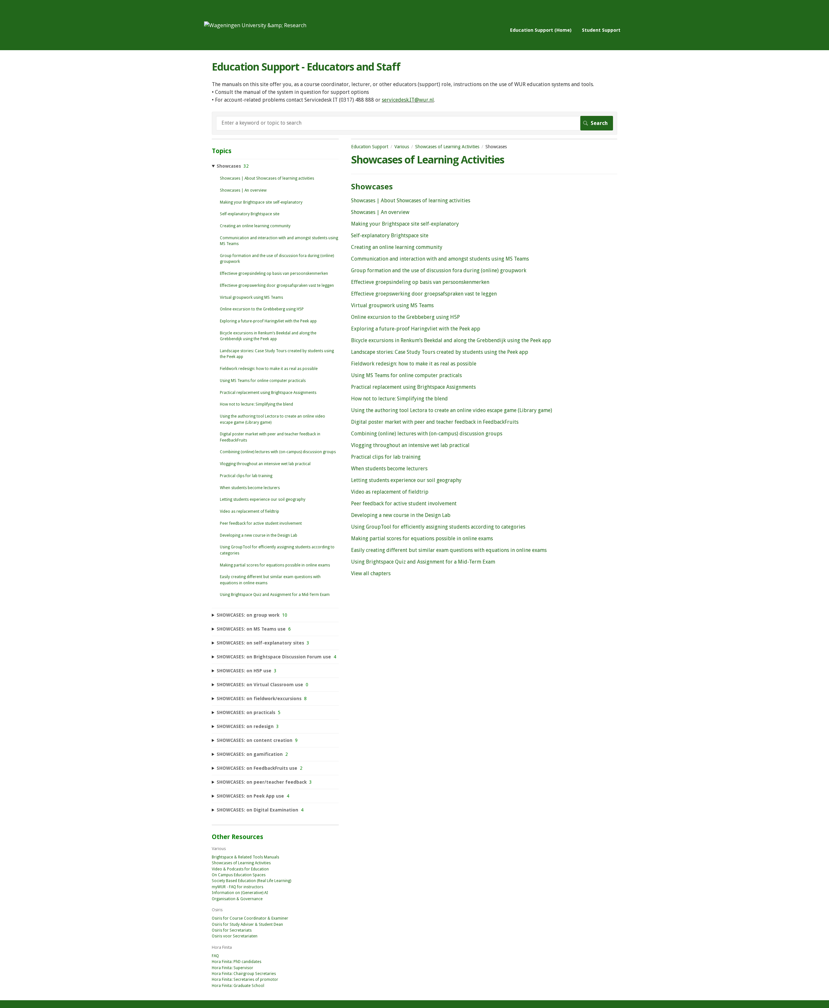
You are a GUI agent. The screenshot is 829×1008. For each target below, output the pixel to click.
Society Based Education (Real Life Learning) (251, 881)
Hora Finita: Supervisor (232, 968)
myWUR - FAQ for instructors (237, 887)
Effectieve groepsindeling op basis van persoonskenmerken (420, 282)
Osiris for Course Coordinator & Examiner (250, 918)
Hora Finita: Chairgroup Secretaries (244, 973)
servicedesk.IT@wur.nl (408, 100)
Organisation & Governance (237, 899)
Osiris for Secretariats (232, 930)
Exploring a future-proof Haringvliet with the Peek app (415, 329)
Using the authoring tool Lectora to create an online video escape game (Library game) (451, 410)
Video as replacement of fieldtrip (389, 492)
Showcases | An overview (380, 212)
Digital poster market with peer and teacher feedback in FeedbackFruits (434, 422)
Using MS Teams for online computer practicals (406, 375)
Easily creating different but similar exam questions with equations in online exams (449, 550)
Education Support (369, 146)
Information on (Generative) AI (240, 892)
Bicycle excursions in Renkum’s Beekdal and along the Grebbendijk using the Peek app (451, 340)
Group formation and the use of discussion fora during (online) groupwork (438, 270)
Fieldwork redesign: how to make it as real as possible (413, 364)
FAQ (215, 956)
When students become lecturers (389, 468)
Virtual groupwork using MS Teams (392, 305)
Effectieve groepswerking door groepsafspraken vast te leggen (424, 294)
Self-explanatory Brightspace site (389, 235)
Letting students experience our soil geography (406, 480)
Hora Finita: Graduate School (238, 985)
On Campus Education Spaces (239, 875)
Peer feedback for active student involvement (404, 503)
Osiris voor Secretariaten (234, 936)
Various (401, 146)
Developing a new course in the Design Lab (400, 515)
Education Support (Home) (541, 30)
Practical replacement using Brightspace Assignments (413, 387)
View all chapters (371, 573)
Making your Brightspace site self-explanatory (405, 224)
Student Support (601, 30)
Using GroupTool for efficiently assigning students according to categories (438, 527)
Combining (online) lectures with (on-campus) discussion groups (426, 434)
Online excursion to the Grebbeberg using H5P (405, 317)
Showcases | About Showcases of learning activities (410, 200)
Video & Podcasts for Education (240, 869)
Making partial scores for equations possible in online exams (422, 538)
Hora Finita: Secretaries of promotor (245, 979)
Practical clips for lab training (386, 457)
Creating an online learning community (396, 247)
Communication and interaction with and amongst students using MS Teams (440, 259)
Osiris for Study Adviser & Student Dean (247, 924)
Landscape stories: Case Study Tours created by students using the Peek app (439, 352)
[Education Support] (255, 25)
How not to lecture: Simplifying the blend (399, 399)
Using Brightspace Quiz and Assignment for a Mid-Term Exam (423, 562)
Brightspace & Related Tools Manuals (245, 857)
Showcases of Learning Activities (447, 146)
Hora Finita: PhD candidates (236, 961)
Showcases (372, 186)
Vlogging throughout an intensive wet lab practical (410, 445)
